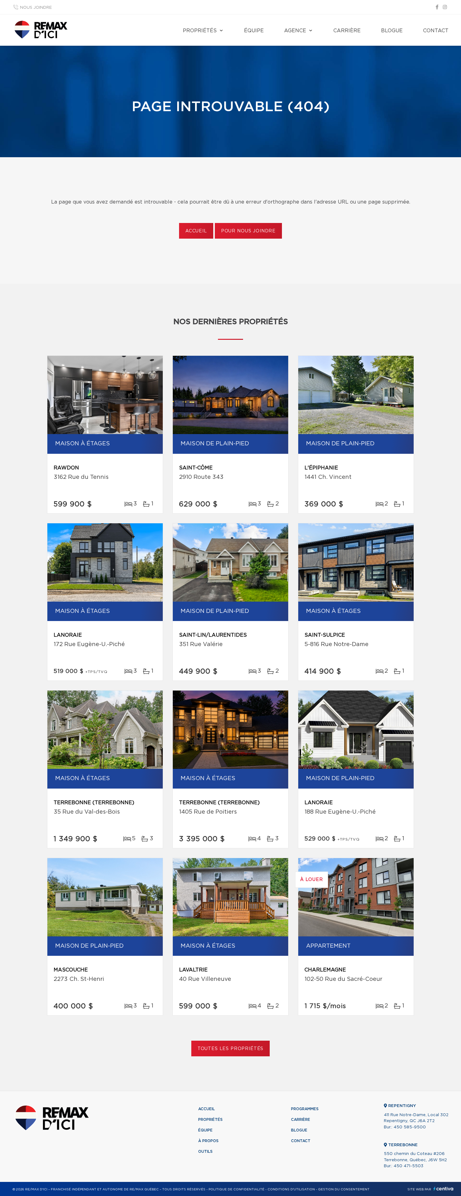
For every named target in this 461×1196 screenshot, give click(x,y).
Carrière (347, 30)
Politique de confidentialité (236, 1189)
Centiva (443, 1189)
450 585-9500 (410, 1127)
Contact (435, 30)
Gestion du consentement (343, 1189)
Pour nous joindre (248, 231)
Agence (295, 30)
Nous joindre (36, 8)
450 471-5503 (408, 1166)
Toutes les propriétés (231, 1049)
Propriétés (200, 30)
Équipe (254, 30)
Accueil (196, 231)
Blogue (392, 30)
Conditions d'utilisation (291, 1189)
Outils (205, 1151)
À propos (208, 1141)
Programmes (305, 1109)
